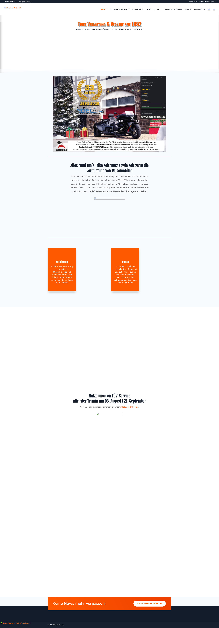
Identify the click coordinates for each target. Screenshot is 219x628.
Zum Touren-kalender (109, 489)
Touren (125, 262)
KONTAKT (198, 10)
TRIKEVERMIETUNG (118, 10)
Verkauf (94, 262)
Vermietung (62, 262)
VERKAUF (136, 10)
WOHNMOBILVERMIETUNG (176, 10)
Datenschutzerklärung (207, 2)
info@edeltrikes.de (129, 406)
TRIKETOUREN (152, 10)
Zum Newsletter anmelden (149, 604)
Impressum (193, 2)
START (103, 10)
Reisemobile (157, 264)
